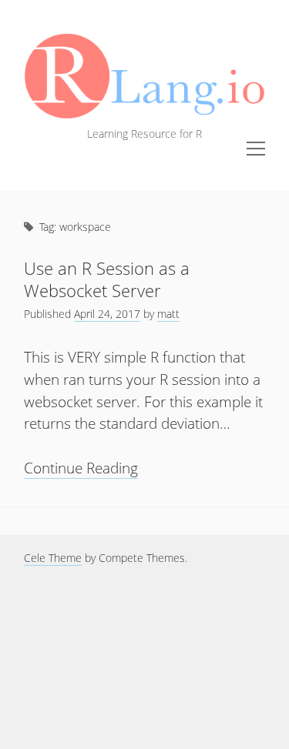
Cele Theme (53, 557)
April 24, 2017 (107, 313)
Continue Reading (81, 468)
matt (168, 313)
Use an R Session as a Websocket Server (107, 279)
